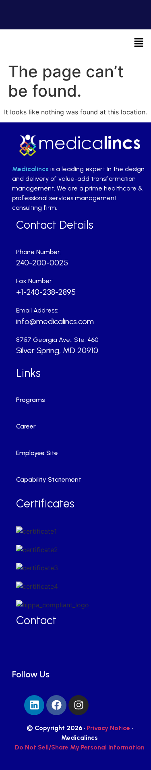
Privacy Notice (108, 728)
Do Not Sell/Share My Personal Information (80, 747)
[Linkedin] (34, 705)
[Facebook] (56, 705)
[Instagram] (78, 705)
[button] (139, 43)
